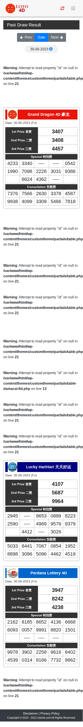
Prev (28, 37)
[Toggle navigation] (73, 8)
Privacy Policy (50, 713)
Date (41, 37)
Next (54, 37)
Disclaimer (30, 713)
